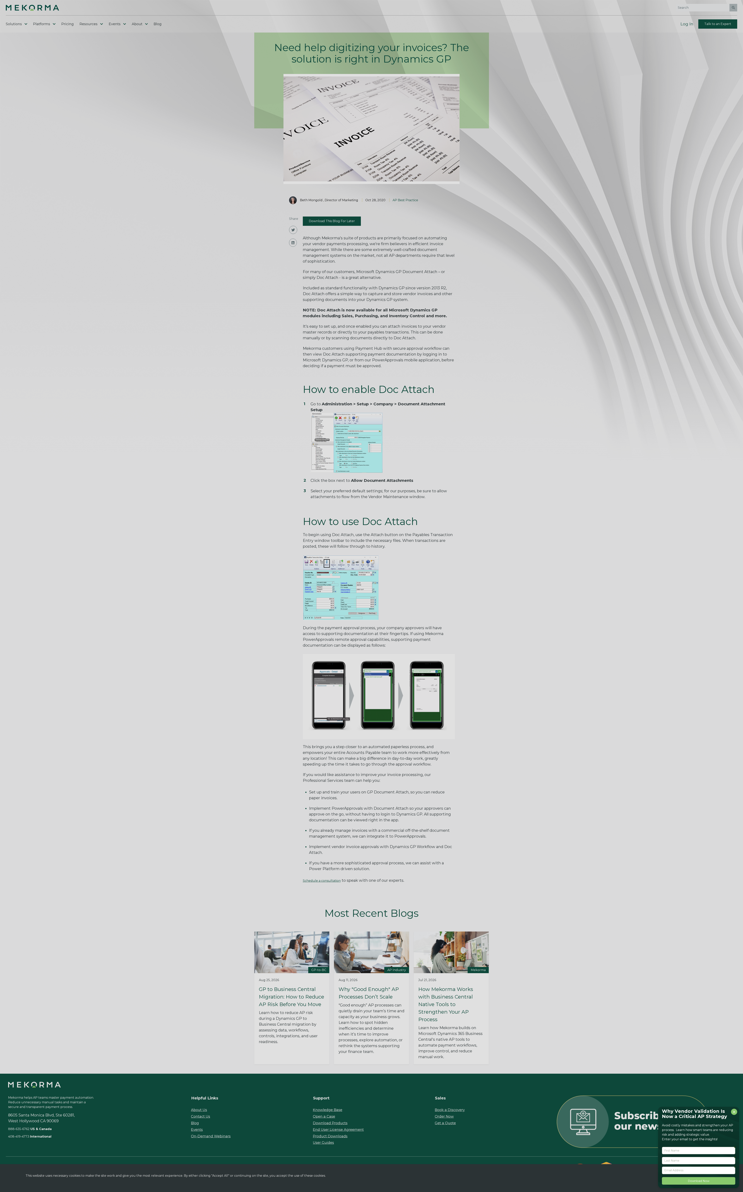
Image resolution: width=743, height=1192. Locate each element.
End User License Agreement (338, 1130)
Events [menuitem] (115, 24)
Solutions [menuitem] (14, 24)
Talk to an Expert (717, 24)
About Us (199, 1110)
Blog (195, 1123)
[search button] (733, 7)
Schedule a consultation (322, 881)
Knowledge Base (327, 1110)
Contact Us (200, 1116)
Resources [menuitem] (89, 24)
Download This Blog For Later (332, 221)
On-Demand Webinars (211, 1136)
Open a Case (324, 1116)
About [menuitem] (137, 24)
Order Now (444, 1116)
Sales (440, 1098)
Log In (687, 23)
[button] (40, 8)
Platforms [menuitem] (41, 24)
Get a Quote (445, 1123)
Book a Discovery (450, 1110)
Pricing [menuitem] (67, 24)
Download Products (330, 1123)
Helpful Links (204, 1098)
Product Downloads (330, 1136)
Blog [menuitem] (158, 24)
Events (197, 1130)
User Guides (323, 1142)
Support (321, 1098)
